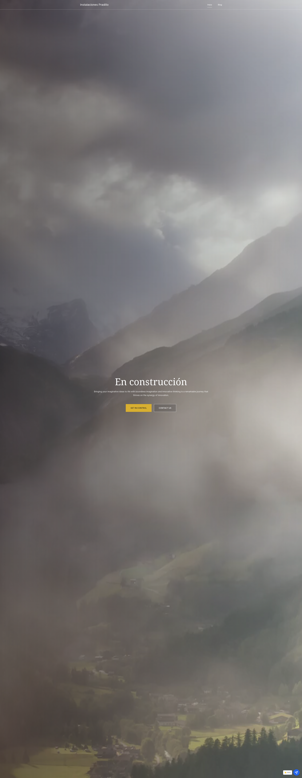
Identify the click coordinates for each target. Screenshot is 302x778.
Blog (220, 5)
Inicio (209, 5)
